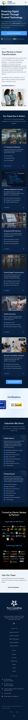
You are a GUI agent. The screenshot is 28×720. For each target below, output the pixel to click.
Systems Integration (14, 642)
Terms (17, 711)
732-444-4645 (7, 693)
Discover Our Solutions (14, 33)
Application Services (14, 632)
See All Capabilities (14, 381)
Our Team (14, 657)
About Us (14, 654)
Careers (14, 664)
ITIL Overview (8, 155)
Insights (14, 671)
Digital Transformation (14, 639)
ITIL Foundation (8, 160)
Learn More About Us (9, 85)
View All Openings (14, 587)
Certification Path (9, 158)
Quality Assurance (14, 645)
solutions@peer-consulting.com (11, 696)
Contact (14, 667)
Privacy (11, 711)
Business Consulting (14, 635)
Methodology (14, 661)
